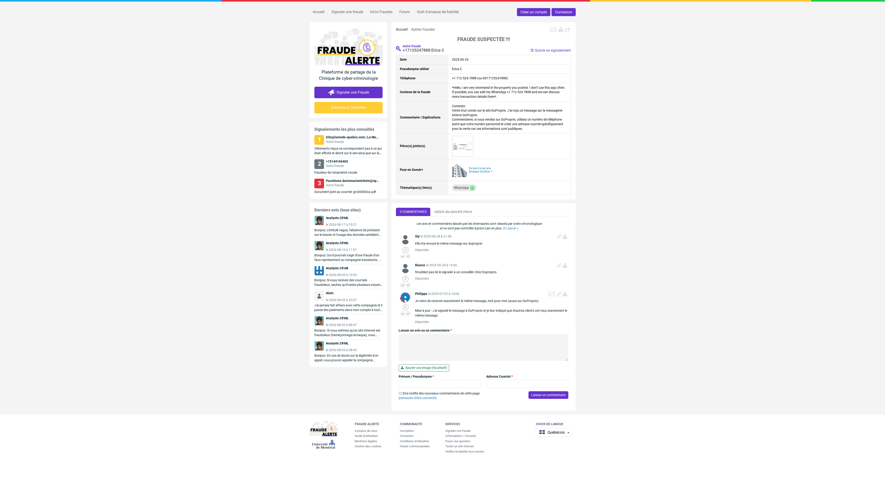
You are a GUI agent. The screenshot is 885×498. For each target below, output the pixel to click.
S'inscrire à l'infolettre (348, 107)
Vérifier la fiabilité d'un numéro (464, 451)
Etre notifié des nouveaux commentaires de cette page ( (439, 395)
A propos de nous (366, 431)
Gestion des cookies (368, 446)
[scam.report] (560, 29)
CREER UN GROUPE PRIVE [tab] (453, 212)
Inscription (407, 431)
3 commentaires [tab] (413, 211)
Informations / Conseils (460, 436)
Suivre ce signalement (553, 50)
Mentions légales (366, 441)
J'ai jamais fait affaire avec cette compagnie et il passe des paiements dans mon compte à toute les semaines (348, 309)
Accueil (318, 12)
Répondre (422, 250)
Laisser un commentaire (548, 395)
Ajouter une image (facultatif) (425, 368)
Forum (404, 12)
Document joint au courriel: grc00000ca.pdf (345, 192)
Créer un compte (533, 12)
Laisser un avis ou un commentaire (425, 330)
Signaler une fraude (347, 12)
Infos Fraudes (381, 12)
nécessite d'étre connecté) (418, 398)
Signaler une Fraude (352, 92)
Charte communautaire (415, 446)
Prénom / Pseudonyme (416, 376)
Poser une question (457, 441)
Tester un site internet (459, 446)
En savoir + (511, 228)
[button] (568, 29)
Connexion (563, 12)
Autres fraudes (423, 29)
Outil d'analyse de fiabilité (438, 12)
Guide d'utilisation (366, 436)
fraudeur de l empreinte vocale (335, 172)
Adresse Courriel (499, 376)
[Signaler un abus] (565, 236)
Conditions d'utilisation (414, 441)
